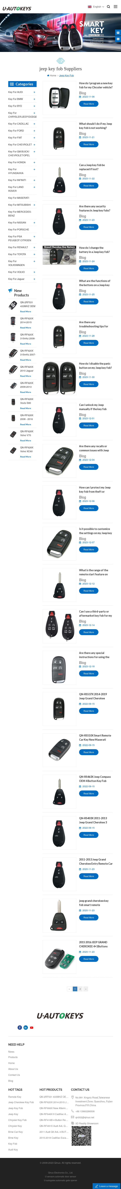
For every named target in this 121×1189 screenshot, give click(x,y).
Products (13, 1057)
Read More (89, 103)
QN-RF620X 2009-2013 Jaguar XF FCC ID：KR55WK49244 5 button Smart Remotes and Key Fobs (28, 385)
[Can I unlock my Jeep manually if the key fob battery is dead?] (59, 420)
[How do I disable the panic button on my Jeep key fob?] (59, 378)
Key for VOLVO (16, 272)
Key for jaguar (16, 279)
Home (53, 75)
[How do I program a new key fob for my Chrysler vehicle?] (59, 98)
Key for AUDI (15, 92)
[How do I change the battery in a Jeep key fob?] (59, 255)
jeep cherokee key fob (21, 1102)
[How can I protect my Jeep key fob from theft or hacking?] (59, 502)
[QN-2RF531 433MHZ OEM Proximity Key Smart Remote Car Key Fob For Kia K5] (13, 305)
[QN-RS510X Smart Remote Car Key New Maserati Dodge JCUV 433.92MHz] (59, 750)
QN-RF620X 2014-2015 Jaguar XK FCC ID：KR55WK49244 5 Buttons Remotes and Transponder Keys (28, 320)
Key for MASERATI (18, 197)
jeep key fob (15, 1108)
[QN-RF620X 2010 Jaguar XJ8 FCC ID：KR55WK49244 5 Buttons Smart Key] (13, 370)
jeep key (13, 1114)
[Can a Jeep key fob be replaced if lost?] (59, 180)
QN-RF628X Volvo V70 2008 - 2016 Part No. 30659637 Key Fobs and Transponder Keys (28, 433)
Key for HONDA (17, 162)
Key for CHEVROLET (20, 144)
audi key (13, 1149)
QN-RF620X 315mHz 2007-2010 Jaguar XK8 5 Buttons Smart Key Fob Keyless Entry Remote (28, 352)
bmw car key (15, 1132)
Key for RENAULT (18, 247)
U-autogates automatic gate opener (60, 1180)
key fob (12, 1143)
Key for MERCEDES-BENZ (20, 213)
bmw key (13, 1137)
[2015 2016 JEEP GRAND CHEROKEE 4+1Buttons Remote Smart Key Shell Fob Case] (59, 957)
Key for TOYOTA (17, 254)
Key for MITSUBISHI (19, 204)
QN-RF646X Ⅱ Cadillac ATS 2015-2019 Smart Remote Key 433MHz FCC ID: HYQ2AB (54, 1114)
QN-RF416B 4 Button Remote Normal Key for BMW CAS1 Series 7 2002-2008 (54, 1120)
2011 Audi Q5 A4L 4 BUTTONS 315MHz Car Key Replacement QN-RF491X (54, 1132)
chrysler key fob (17, 1120)
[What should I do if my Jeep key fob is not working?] (59, 138)
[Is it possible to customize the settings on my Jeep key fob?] (59, 544)
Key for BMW (15, 99)
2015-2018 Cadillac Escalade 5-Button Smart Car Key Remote (54, 1137)
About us (13, 1069)
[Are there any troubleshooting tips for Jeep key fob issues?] (59, 337)
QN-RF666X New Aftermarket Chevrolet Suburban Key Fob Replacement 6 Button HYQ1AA (54, 1108)
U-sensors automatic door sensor (60, 1176)
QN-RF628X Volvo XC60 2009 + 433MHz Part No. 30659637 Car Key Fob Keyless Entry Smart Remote (27, 449)
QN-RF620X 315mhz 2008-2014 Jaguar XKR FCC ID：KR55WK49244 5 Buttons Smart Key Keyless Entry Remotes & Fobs (28, 336)
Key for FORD (16, 130)
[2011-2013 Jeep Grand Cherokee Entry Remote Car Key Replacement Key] (59, 874)
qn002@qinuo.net (84, 1117)
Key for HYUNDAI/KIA (15, 171)
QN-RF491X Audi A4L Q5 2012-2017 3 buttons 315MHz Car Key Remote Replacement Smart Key (54, 1126)
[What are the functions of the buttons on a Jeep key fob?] (59, 296)
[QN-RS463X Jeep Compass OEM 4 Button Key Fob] (59, 791)
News (11, 1051)
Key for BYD (15, 106)
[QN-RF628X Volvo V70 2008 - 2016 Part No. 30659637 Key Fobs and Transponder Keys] (13, 434)
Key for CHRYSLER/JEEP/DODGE (22, 114)
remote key (14, 1096)
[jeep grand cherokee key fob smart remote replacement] (59, 915)
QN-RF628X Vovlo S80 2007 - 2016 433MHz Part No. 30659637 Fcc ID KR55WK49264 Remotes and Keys (28, 401)
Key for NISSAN (17, 222)
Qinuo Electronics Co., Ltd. (60, 1172)
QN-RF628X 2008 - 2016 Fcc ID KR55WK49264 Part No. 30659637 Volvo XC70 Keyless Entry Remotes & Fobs (28, 417)
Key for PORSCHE (18, 229)
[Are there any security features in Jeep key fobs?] (59, 221)
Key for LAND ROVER (16, 189)
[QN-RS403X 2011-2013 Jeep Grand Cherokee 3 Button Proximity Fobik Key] (59, 833)
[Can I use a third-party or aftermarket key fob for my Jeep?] (59, 626)
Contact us (14, 1075)
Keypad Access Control (60, 1184)
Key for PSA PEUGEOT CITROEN (19, 238)
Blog (10, 1080)
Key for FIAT (15, 137)
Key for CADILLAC (18, 123)
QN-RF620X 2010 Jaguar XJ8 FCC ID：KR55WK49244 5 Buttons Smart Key (28, 369)
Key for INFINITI (17, 180)
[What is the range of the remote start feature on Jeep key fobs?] (59, 585)
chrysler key (15, 1126)
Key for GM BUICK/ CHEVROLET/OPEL (19, 153)
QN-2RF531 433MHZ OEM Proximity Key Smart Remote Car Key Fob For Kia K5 (27, 304)
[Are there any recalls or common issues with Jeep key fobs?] (59, 461)
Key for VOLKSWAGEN (16, 263)
